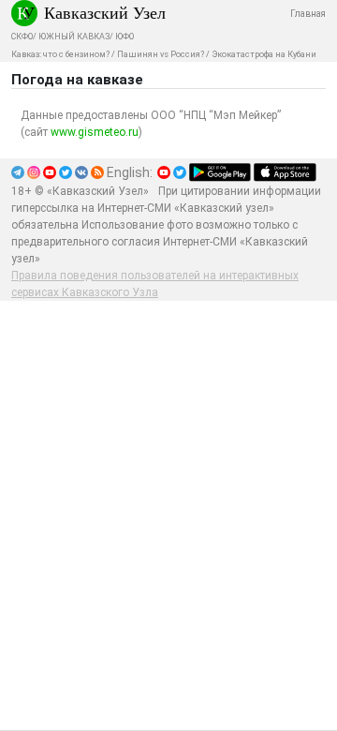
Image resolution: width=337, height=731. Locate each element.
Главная (308, 13)
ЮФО (124, 36)
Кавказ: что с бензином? (60, 54)
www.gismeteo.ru (95, 132)
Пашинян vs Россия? (160, 54)
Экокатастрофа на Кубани (264, 54)
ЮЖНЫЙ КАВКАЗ (74, 36)
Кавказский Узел (105, 12)
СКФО (22, 36)
